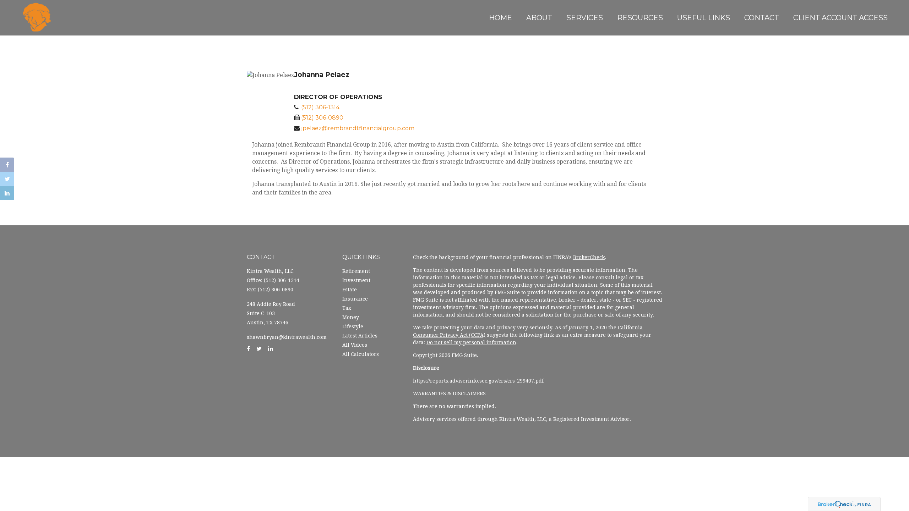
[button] (539, 17)
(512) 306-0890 (322, 117)
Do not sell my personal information (471, 342)
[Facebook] (7, 165)
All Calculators (360, 354)
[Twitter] (7, 179)
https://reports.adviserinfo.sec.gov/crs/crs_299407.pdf (478, 381)
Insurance (355, 299)
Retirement (356, 271)
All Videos (354, 345)
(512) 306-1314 (320, 107)
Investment (356, 280)
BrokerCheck (589, 257)
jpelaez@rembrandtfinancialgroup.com (357, 128)
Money (350, 317)
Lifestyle (352, 326)
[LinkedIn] (7, 193)
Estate (349, 289)
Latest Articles (359, 336)
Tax (346, 308)
